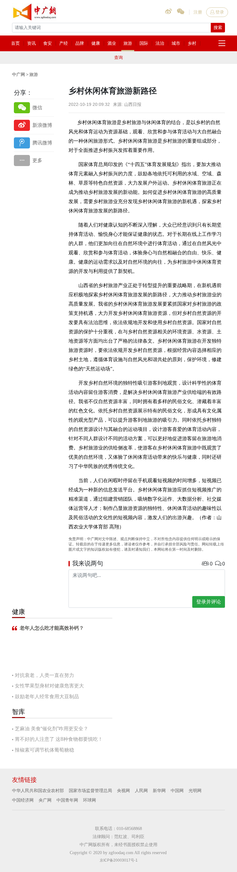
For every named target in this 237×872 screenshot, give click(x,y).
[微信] (34, 107)
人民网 (141, 790)
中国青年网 (67, 800)
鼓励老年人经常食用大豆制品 (47, 696)
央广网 (45, 800)
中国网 (177, 790)
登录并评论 (208, 601)
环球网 (89, 800)
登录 (219, 12)
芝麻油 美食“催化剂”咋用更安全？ (51, 728)
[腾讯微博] (34, 143)
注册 (197, 12)
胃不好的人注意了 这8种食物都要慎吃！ (59, 739)
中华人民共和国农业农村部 (38, 790)
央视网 (123, 790)
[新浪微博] (34, 125)
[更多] (34, 160)
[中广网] (35, 11)
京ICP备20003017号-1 (119, 860)
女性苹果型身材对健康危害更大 (49, 685)
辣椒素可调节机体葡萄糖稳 (44, 750)
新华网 (159, 790)
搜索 (218, 27)
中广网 (18, 74)
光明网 (195, 790)
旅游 (33, 74)
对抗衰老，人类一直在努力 (44, 675)
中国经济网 (23, 800)
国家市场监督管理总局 (90, 790)
